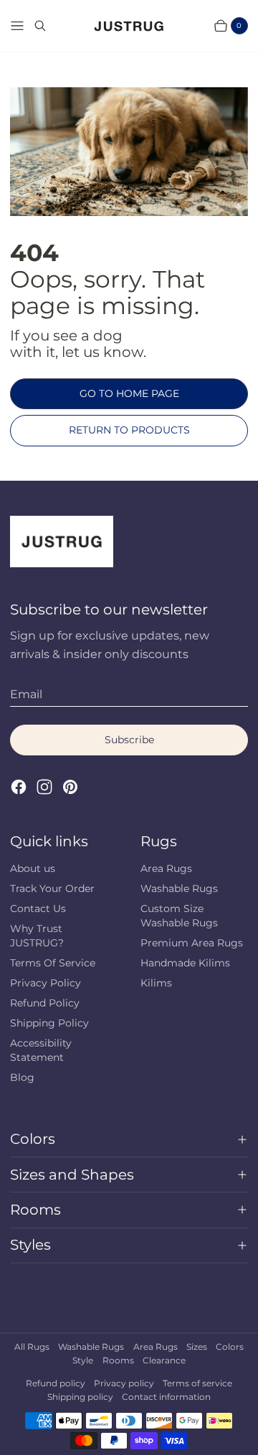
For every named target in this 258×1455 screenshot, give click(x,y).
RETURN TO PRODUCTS (129, 429)
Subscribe (129, 739)
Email (26, 694)
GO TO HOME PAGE (129, 393)
